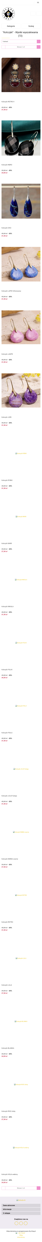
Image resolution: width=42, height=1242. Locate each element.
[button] (21, 1205)
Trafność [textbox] (5, 41)
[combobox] (21, 41)
